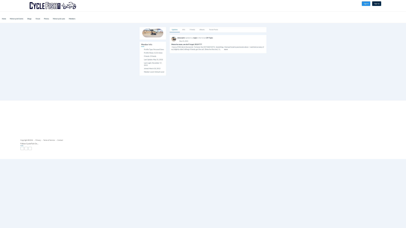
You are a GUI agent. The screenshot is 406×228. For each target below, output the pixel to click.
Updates (175, 29)
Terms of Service (49, 140)
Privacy (38, 140)
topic (195, 38)
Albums (202, 29)
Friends (192, 29)
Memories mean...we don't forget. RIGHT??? (186, 44)
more (226, 49)
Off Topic (209, 38)
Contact (60, 140)
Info (183, 29)
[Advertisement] (203, 122)
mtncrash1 (181, 38)
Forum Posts (213, 29)
